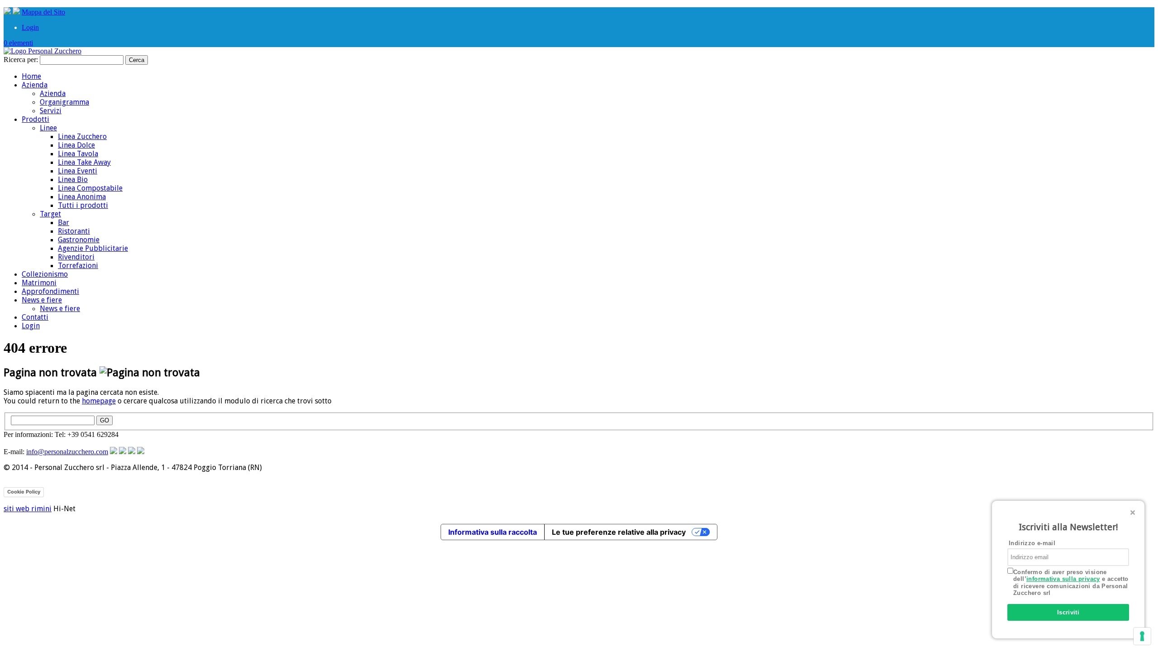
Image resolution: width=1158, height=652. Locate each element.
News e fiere (42, 300)
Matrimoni (39, 282)
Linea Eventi (77, 171)
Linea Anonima (82, 196)
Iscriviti (1068, 612)
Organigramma (64, 102)
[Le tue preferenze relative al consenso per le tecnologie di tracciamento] (1142, 636)
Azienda (34, 85)
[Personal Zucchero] (42, 51)
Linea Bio (73, 179)
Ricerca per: (21, 59)
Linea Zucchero (82, 136)
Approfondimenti (50, 291)
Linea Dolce (76, 145)
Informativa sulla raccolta (492, 532)
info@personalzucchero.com (67, 451)
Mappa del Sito (43, 12)
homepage (99, 401)
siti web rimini (28, 508)
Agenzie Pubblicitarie (93, 248)
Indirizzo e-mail (1032, 543)
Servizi (51, 110)
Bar (63, 222)
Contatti (35, 317)
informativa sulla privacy (1063, 578)
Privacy (56, 491)
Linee (48, 128)
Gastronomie (79, 239)
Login (30, 27)
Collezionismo (45, 274)
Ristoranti (74, 231)
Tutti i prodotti (83, 205)
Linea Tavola (78, 153)
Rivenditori (76, 257)
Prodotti (35, 119)
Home (31, 76)
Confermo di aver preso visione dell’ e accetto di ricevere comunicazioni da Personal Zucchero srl (1071, 583)
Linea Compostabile (90, 188)
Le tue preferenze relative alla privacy (619, 532)
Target (50, 214)
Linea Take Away (84, 162)
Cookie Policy (23, 492)
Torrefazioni (78, 265)
